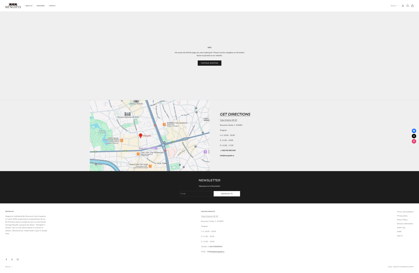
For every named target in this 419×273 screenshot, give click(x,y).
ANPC (399, 231)
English (393, 6)
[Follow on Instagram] (18, 259)
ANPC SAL (401, 228)
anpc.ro (400, 235)
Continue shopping (209, 63)
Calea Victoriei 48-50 (228, 120)
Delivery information (405, 223)
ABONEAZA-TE (227, 194)
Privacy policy (402, 216)
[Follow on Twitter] (12, 259)
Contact (52, 6)
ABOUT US (28, 6)
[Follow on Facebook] (6, 259)
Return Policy (402, 220)
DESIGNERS (41, 6)
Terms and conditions (405, 212)
